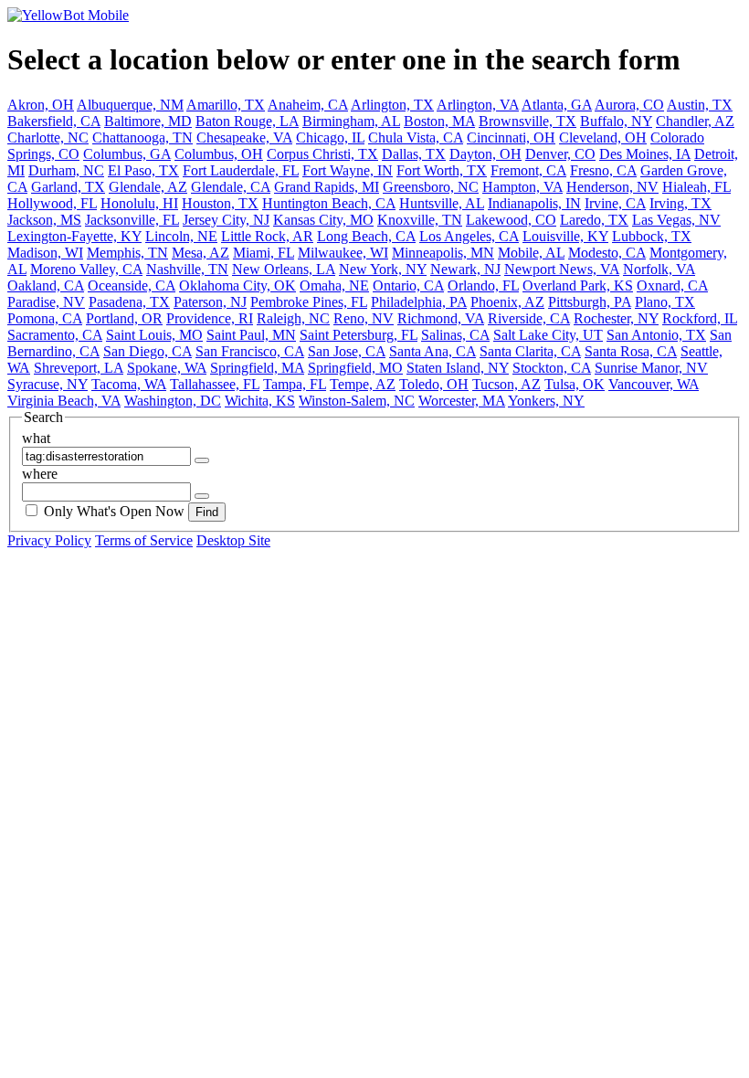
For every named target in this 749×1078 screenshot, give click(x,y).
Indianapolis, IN (534, 203)
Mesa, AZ (200, 252)
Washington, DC (172, 400)
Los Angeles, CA (469, 236)
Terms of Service (144, 540)
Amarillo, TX (225, 104)
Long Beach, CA (366, 236)
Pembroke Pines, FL (308, 302)
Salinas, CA (455, 335)
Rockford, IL (699, 318)
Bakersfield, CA (53, 121)
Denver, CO (560, 154)
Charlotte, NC (48, 137)
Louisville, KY (565, 236)
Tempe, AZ (363, 384)
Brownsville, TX (527, 121)
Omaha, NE (334, 285)
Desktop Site (233, 540)
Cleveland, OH (603, 137)
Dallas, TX (414, 154)
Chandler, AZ (695, 121)
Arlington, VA (478, 104)
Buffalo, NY (616, 121)
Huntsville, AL (441, 203)
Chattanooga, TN (142, 137)
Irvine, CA (615, 203)
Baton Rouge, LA (247, 121)
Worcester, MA (461, 400)
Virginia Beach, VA (64, 400)
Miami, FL (263, 252)
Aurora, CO (629, 104)
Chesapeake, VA (244, 137)
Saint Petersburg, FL (358, 335)
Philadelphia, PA (419, 302)
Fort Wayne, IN (347, 170)
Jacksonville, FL (132, 219)
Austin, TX (700, 104)
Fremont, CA (528, 170)
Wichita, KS (260, 400)
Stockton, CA (551, 367)
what (36, 438)
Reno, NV (363, 318)
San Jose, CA (346, 351)
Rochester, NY (616, 318)
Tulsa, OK (574, 384)
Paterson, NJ (210, 302)
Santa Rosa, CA (631, 351)
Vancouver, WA (653, 384)
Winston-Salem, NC (357, 400)
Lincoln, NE (181, 236)
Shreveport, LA (78, 367)
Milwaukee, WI (343, 252)
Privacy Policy (49, 540)
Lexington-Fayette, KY (74, 236)
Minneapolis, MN (443, 252)
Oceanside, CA (131, 285)
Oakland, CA (45, 285)
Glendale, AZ (148, 187)
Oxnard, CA (672, 285)
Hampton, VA (522, 187)
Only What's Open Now (114, 511)
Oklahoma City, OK (237, 285)
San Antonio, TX (656, 335)
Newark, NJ (465, 269)
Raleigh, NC (293, 318)
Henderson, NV (612, 187)
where (40, 473)
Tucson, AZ (506, 384)
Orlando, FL (483, 285)
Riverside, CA (529, 318)
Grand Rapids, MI (326, 187)
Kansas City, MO (323, 219)
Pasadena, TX (129, 302)
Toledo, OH (434, 384)
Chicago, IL (330, 137)
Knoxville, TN (419, 219)
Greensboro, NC (431, 187)
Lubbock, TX (651, 236)
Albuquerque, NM (130, 104)
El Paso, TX (143, 170)
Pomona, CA (44, 318)
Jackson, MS (44, 219)
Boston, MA (439, 121)
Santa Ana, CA (432, 351)
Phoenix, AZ (507, 302)
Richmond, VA (440, 318)
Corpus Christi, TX (322, 154)
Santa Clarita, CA (530, 351)
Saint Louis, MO (154, 335)
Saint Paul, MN (251, 335)
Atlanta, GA (557, 104)
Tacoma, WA (128, 384)
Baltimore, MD (148, 121)
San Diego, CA (147, 351)
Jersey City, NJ (226, 219)
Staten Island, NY (457, 367)
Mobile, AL (531, 252)
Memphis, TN (127, 252)
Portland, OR (124, 318)
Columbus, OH (218, 154)
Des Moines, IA (645, 154)
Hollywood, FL (52, 203)
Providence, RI (209, 318)
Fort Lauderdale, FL (241, 170)
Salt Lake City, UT (548, 335)
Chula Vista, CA (415, 137)
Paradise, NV (46, 302)
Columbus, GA (127, 154)
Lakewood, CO (511, 219)
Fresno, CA (603, 170)
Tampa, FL (294, 384)
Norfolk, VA (659, 269)
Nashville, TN (187, 269)
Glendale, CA (230, 187)
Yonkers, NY (546, 400)
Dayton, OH (485, 154)
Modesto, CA (607, 252)
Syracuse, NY (47, 384)
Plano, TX (665, 302)
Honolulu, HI (139, 203)
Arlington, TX (392, 104)
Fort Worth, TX (441, 170)
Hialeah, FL (696, 187)
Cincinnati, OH (511, 137)
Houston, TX (220, 203)
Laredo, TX (594, 219)
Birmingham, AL (351, 121)
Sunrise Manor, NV (651, 367)
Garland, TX (68, 187)
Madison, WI (45, 252)
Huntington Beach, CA (329, 203)
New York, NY (383, 269)
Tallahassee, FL (214, 384)
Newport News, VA (561, 269)
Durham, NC (66, 170)
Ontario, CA (408, 285)
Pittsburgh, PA (589, 302)
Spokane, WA (166, 367)
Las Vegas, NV (676, 219)
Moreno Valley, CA (86, 269)
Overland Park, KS (577, 285)
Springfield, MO (355, 367)
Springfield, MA (257, 367)
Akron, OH (40, 104)
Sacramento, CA (54, 335)
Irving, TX (680, 203)
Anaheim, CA (308, 104)
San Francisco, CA (249, 351)
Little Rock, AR (267, 236)
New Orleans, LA (283, 269)
